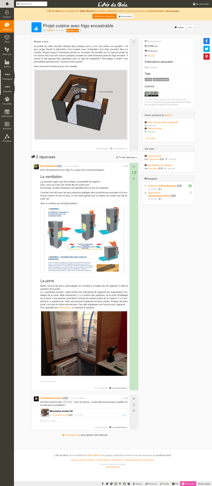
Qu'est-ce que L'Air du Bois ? (83, 460)
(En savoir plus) (172, 11)
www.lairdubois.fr (113, 467)
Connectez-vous (72, 434)
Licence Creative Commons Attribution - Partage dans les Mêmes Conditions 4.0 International (168, 102)
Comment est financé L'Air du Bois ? (139, 460)
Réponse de (162, 185)
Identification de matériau (159, 165)
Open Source (87, 10)
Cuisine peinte (154, 155)
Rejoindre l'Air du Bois (105, 16)
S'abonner (73, 30)
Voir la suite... (151, 138)
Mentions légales (204, 483)
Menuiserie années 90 (61, 411)
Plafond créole (154, 128)
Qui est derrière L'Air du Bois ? (110, 460)
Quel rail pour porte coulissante (162, 122)
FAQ (176, 483)
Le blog (166, 483)
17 (81, 30)
